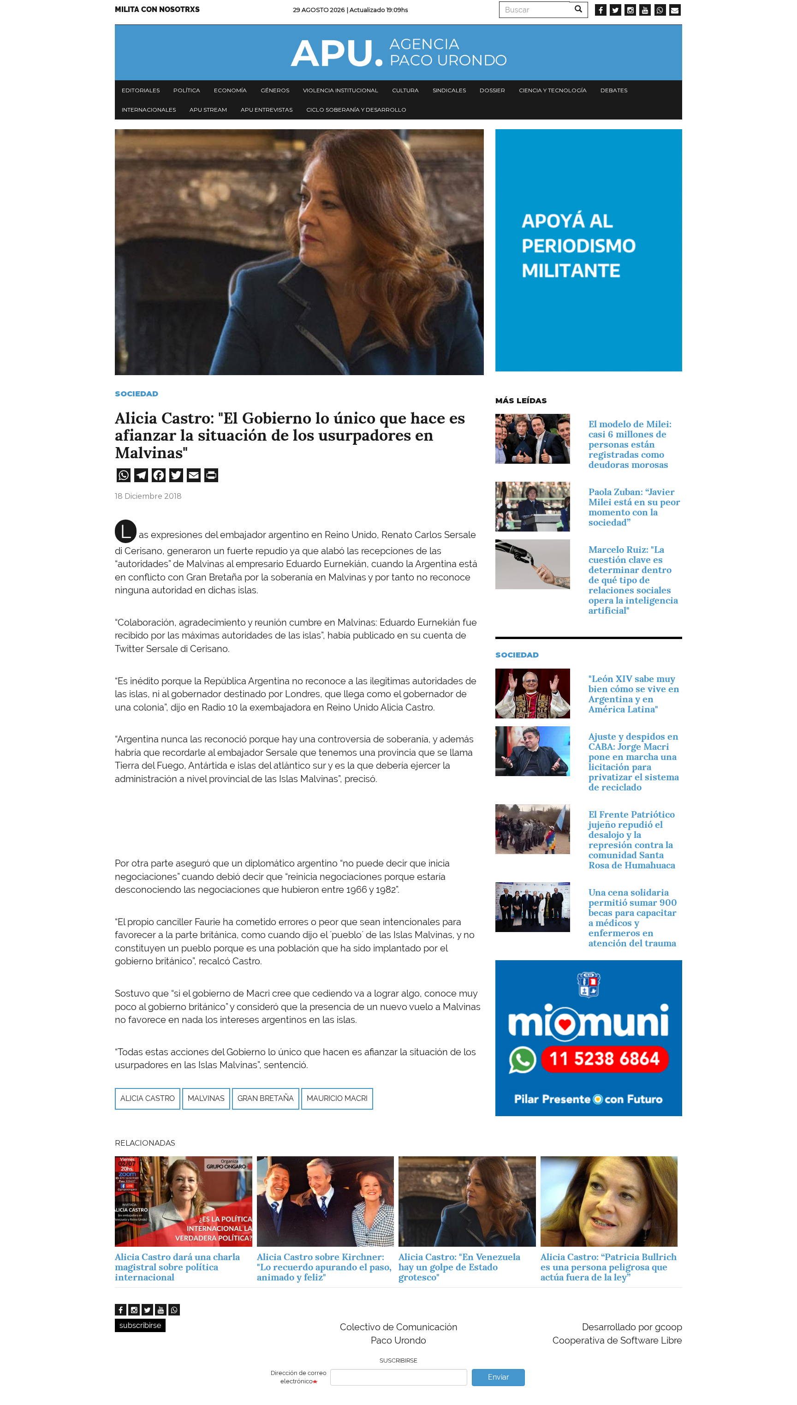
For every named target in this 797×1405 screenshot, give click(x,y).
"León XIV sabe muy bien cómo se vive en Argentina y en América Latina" (634, 694)
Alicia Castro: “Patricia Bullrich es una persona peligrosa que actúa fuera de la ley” (609, 1267)
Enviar (498, 1377)
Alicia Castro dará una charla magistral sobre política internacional (177, 1267)
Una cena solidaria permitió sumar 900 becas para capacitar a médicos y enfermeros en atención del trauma (633, 917)
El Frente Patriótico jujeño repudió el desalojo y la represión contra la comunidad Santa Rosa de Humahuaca (632, 839)
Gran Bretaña (266, 1098)
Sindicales (449, 90)
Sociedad (136, 393)
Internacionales (149, 109)
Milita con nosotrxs (157, 9)
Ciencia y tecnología (553, 90)
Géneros (275, 90)
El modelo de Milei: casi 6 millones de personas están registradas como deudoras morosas (630, 444)
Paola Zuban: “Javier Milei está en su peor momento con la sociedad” (634, 507)
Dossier (492, 90)
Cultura (405, 90)
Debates (614, 90)
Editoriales (141, 90)
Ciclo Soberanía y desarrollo (356, 109)
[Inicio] (398, 52)
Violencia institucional (340, 90)
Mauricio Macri (337, 1098)
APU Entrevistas (266, 109)
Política (186, 90)
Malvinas (206, 1098)
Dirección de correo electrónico (299, 1377)
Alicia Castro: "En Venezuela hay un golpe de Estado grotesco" (459, 1267)
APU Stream (208, 109)
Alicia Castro (147, 1098)
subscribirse (140, 1325)
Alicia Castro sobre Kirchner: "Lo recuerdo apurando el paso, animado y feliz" (324, 1267)
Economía (230, 90)
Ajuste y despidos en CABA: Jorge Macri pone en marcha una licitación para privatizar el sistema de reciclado (634, 761)
